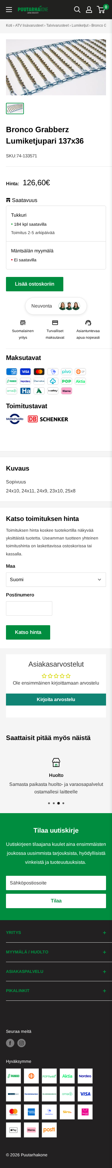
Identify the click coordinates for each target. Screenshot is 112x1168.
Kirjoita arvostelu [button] (56, 699)
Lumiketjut (80, 25)
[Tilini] (89, 9)
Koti (9, 25)
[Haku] (77, 9)
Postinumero (20, 594)
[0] (101, 9)
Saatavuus (24, 200)
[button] (56, 306)
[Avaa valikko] (9, 9)
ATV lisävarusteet (29, 25)
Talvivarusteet (57, 25)
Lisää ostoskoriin (34, 284)
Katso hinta (28, 632)
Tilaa (56, 901)
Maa (10, 566)
